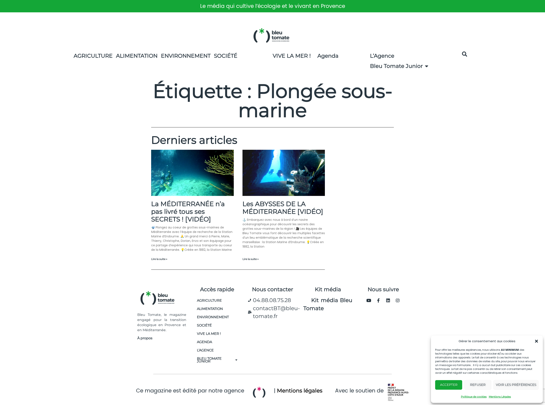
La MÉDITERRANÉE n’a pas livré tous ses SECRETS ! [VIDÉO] (188, 211)
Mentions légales (299, 390)
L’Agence (382, 56)
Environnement (186, 56)
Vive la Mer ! (292, 56)
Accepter (449, 385)
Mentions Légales (500, 396)
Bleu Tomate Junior (396, 66)
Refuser (478, 385)
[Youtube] (369, 300)
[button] (536, 341)
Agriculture (93, 56)
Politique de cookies (474, 396)
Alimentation (137, 56)
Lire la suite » (159, 259)
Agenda (327, 56)
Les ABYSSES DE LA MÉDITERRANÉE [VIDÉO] (282, 207)
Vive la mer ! (209, 334)
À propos (144, 338)
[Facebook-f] (378, 300)
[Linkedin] (388, 300)
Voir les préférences (516, 385)
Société (225, 56)
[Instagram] (397, 300)
